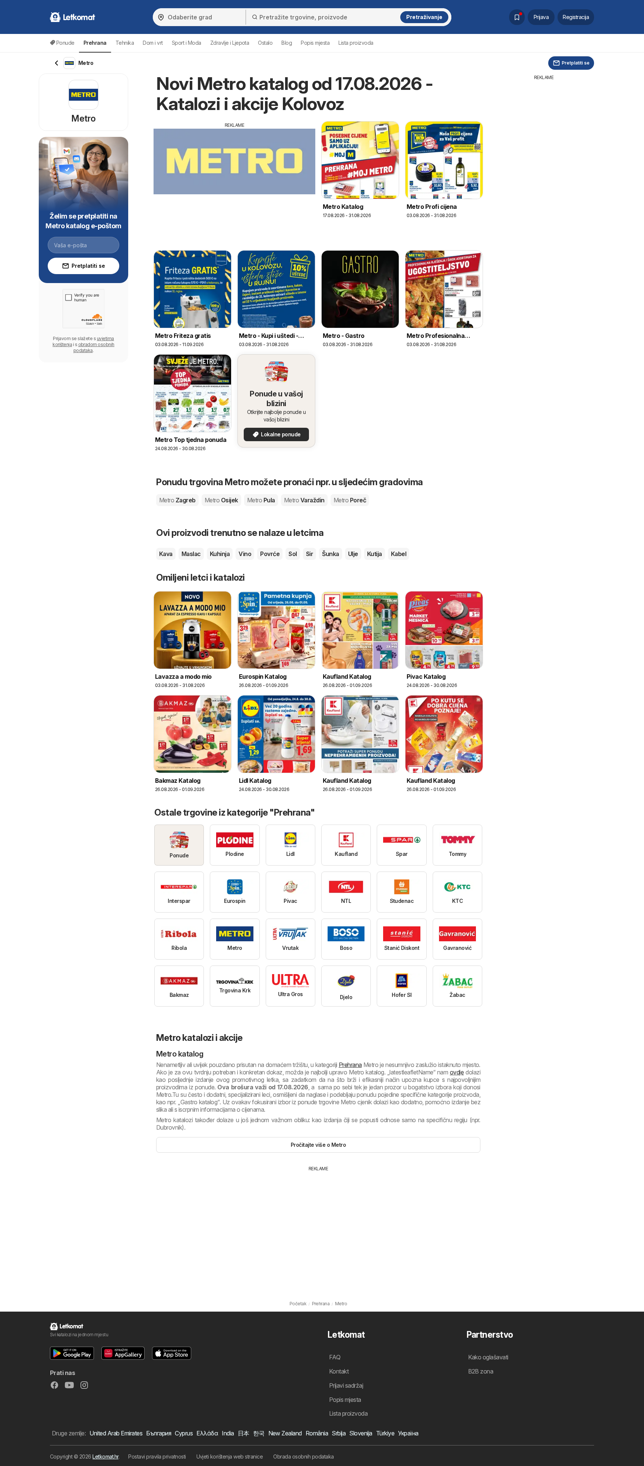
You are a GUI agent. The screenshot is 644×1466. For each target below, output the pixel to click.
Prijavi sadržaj (346, 1385)
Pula (261, 500)
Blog (286, 43)
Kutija (374, 554)
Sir (309, 554)
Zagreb (177, 500)
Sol (292, 554)
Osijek (221, 500)
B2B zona (480, 1371)
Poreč (350, 500)
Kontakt (338, 1371)
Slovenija (360, 1433)
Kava (166, 554)
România (317, 1433)
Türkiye (385, 1433)
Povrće (270, 554)
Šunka (330, 554)
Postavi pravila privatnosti (157, 1456)
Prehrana (350, 1064)
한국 (259, 1433)
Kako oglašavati (488, 1357)
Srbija (338, 1433)
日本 (243, 1433)
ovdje (457, 1072)
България (158, 1433)
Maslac (191, 554)
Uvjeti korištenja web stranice (229, 1456)
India (228, 1433)
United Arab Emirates (115, 1433)
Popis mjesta (315, 43)
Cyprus (184, 1433)
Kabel (398, 554)
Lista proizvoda (355, 43)
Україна (408, 1433)
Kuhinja (220, 554)
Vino (245, 554)
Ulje (353, 554)
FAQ (334, 1357)
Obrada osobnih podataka (303, 1456)
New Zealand (285, 1433)
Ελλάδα (207, 1433)
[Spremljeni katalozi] (517, 17)
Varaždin (304, 500)
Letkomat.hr (105, 1456)
